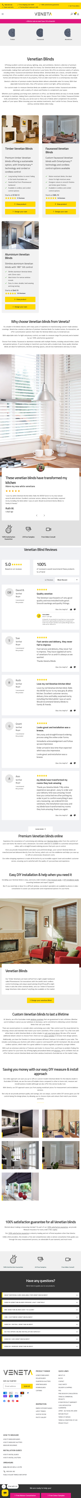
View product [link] (21, 204)
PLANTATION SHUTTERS (43, 1381)
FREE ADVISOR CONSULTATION (68, 1393)
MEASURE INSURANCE (10, 1445)
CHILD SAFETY (62, 1384)
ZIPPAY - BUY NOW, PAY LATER (67, 1411)
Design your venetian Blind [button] (41, 1000)
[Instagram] (13, 1401)
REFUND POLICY (63, 1414)
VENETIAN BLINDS (41, 1384)
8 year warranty (8, 7)
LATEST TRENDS (41, 1411)
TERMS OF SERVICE (64, 1417)
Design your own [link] (21, 211)
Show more (39, 829)
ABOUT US (61, 1375)
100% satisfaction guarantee (50, 5)
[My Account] (78, 14)
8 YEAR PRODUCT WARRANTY (67, 1402)
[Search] (71, 14)
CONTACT (61, 1381)
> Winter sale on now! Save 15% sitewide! (40, 21)
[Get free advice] (73, 6)
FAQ (59, 1390)
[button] (15, 198)
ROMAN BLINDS (41, 1387)
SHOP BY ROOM (41, 1414)
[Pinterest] (9, 1401)
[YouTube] (17, 1401)
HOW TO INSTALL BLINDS (11, 1454)
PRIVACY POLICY (63, 1423)
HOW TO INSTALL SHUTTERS (12, 1457)
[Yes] (71, 609)
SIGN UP (27, 1386)
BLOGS (60, 1378)
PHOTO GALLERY (41, 1417)
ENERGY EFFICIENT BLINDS (44, 1408)
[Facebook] (4, 1401)
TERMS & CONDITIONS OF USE (67, 1420)
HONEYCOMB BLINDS (42, 1375)
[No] (74, 609)
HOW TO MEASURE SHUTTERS (12, 1442)
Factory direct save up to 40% (29, 7)
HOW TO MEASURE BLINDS (11, 1439)
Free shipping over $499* (26, 5)
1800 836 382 (8, 5)
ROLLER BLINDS (41, 1378)
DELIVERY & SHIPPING (65, 1387)
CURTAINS (39, 1390)
